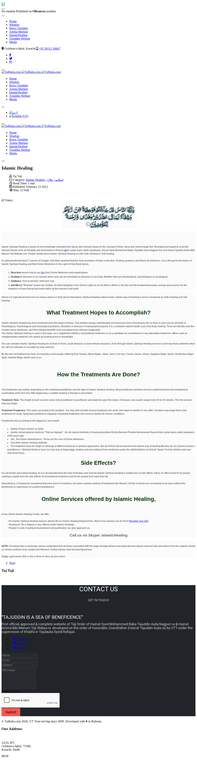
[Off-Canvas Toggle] (3, 8)
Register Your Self (138, 521)
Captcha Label (10, 691)
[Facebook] (10, 55)
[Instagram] (10, 62)
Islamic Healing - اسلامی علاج (44, 179)
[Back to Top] (3, 4)
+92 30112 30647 (49, 48)
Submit (10, 712)
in (72, 449)
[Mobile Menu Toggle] (3, 15)
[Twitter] (10, 58)
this (43, 272)
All (65, 250)
